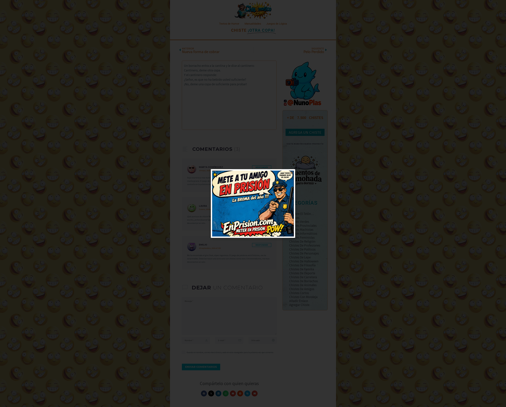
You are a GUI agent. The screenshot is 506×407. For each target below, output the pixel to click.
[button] (292, 173)
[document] (253, 203)
